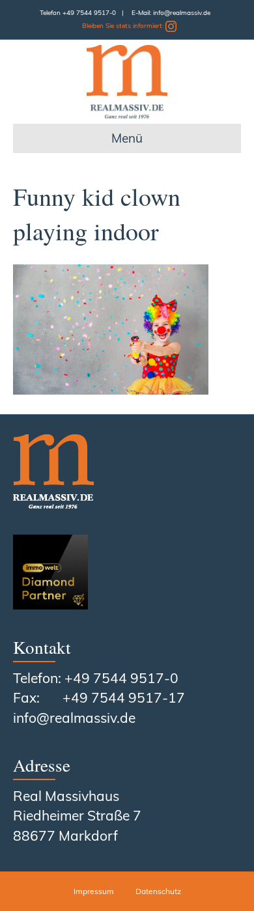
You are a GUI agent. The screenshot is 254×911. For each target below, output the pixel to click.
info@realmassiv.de (181, 12)
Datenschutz (158, 891)
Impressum (94, 891)
